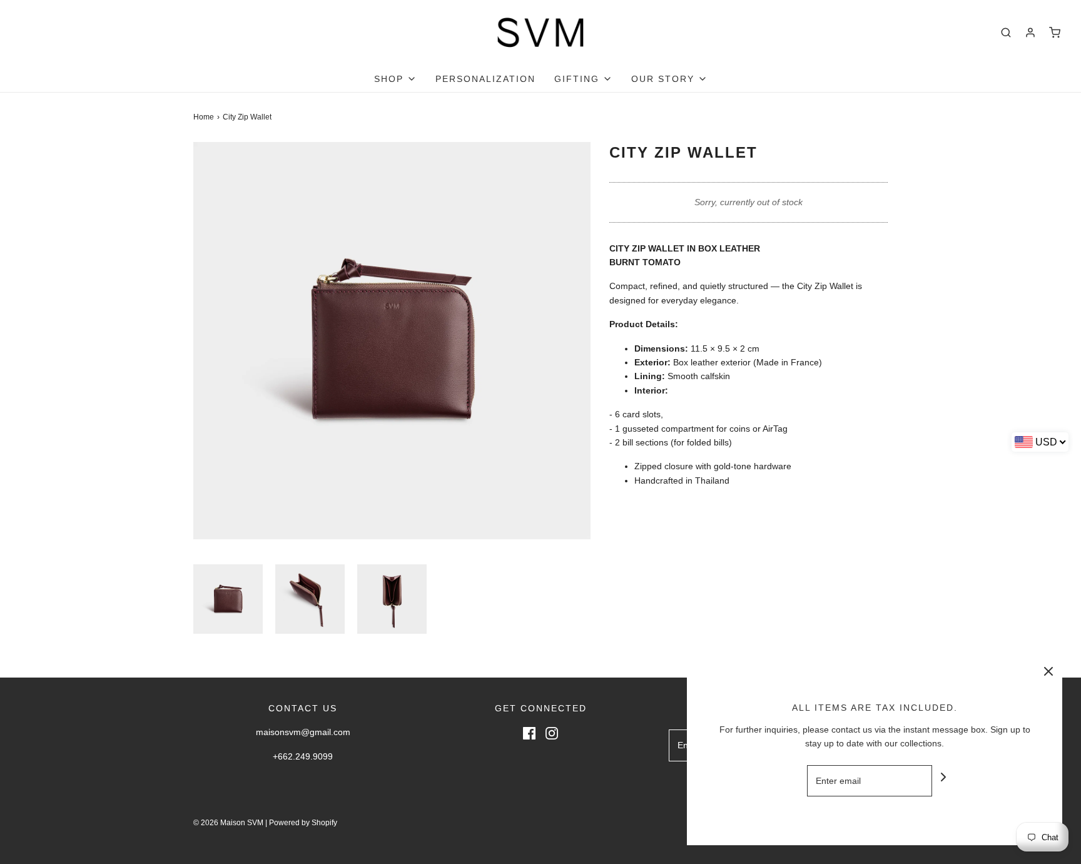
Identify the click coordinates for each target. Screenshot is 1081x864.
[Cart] (1054, 32)
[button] (228, 599)
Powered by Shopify (303, 822)
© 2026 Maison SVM (228, 822)
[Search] (1005, 32)
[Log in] (1030, 32)
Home (203, 117)
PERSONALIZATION (485, 79)
